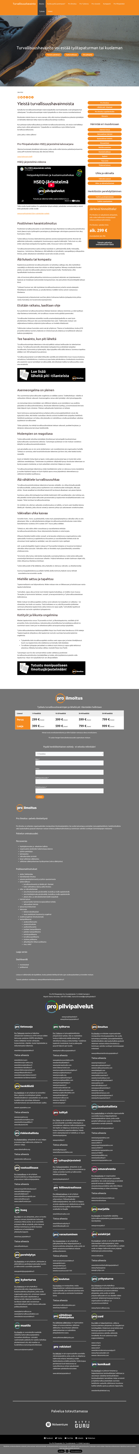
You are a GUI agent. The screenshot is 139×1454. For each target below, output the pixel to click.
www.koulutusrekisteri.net (61, 1088)
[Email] (29, 97)
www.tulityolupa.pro (59, 1150)
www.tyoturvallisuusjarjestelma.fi (64, 1050)
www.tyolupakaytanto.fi (61, 1179)
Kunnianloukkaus (105, 152)
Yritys (37, 768)
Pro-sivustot (96, 4)
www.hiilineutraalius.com (61, 1214)
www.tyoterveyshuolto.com (62, 1065)
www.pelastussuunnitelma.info (63, 1060)
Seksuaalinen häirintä (104, 134)
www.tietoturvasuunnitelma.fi (24, 1316)
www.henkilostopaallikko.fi (23, 1122)
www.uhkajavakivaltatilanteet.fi (102, 1080)
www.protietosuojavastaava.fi (24, 1070)
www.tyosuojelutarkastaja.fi (62, 1078)
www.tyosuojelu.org (59, 1075)
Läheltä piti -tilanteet (104, 107)
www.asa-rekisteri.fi (59, 1100)
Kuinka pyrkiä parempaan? (56, 4)
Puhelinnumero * (41, 787)
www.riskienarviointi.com (61, 1067)
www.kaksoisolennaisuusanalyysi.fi (103, 1350)
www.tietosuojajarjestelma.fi (24, 1050)
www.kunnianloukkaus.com (100, 1078)
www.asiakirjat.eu (97, 1256)
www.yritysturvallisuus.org (100, 1308)
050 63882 (67, 996)
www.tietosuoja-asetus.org (23, 1062)
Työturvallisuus (71, 55)
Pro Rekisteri (57, 1353)
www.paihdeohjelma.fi (60, 1095)
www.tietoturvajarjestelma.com (102, 1150)
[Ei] (137, 1449)
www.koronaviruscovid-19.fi (62, 1270)
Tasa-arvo (104, 161)
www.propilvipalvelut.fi (69, 1017)
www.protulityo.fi (58, 1140)
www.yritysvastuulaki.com (100, 1353)
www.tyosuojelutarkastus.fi (62, 1073)
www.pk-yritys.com (97, 1270)
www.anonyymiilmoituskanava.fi (25, 1189)
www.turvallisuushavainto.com (101, 1068)
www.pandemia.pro (59, 1265)
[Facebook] (18, 97)
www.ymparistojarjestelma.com (102, 1145)
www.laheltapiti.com (98, 1070)
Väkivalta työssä (105, 179)
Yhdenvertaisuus (105, 165)
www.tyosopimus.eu (21, 1117)
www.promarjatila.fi (98, 1225)
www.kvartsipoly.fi (59, 1103)
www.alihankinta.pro (21, 1246)
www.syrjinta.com (97, 1083)
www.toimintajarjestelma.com (101, 1160)
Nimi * (37, 759)
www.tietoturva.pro (20, 1060)
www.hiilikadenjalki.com (61, 1226)
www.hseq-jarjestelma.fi (22, 1236)
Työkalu (42, 11)
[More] (32, 97)
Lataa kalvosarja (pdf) (24, 156)
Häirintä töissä (105, 130)
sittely (47, 213)
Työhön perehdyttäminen (105, 197)
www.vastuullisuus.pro (22, 1199)
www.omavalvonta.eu (98, 1200)
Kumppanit (107, 4)
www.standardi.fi (97, 1140)
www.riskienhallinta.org (22, 1149)
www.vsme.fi (95, 1348)
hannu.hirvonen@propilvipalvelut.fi (84, 996)
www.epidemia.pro (59, 1263)
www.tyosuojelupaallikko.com (63, 1080)
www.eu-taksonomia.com (100, 1355)
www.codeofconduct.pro (22, 1201)
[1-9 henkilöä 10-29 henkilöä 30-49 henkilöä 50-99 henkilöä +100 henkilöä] (69, 754)
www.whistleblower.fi (21, 1194)
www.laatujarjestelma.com (100, 1138)
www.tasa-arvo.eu (97, 1090)
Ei (67, 1451)
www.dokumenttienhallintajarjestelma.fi (104, 1265)
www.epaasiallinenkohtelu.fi (100, 1088)
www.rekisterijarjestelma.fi (62, 1373)
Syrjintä (104, 156)
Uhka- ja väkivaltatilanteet (104, 183)
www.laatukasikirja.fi (98, 1158)
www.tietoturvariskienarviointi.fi (25, 1077)
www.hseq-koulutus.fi (60, 1307)
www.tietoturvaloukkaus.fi (23, 1067)
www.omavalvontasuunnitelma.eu (102, 1198)
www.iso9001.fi (96, 1143)
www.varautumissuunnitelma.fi (63, 1261)
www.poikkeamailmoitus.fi (23, 1072)
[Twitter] (21, 97)
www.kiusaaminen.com (99, 1073)
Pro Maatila (18, 1332)
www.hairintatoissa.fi (98, 1063)
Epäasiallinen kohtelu (104, 138)
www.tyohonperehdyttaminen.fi (102, 1095)
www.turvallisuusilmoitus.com (63, 1090)
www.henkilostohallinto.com (24, 1119)
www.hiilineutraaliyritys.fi (61, 1223)
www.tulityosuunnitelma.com (63, 1152)
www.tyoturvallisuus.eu (61, 1098)
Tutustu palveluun (53, 55)
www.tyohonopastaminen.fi (100, 1098)
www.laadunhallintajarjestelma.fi (102, 1128)
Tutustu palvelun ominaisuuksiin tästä (105, 243)
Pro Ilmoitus (72, 4)
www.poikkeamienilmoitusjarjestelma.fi (50, 979)
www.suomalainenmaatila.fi (23, 1349)
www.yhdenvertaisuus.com (100, 1093)
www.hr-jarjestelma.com (22, 1107)
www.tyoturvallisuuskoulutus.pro (64, 1305)
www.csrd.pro (96, 1343)
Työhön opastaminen (104, 201)
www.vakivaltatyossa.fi (99, 1085)
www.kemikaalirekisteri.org (100, 1390)
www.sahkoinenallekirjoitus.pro (63, 1337)
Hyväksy (61, 1451)
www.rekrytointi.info (21, 1125)
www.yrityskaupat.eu (98, 1268)
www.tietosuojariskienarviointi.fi (25, 1075)
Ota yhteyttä (87, 55)
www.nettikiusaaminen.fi (99, 1075)
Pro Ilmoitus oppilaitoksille (104, 112)
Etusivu (41, 4)
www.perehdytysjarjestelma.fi (24, 1271)
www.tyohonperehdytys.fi (61, 1083)
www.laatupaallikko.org (99, 1155)
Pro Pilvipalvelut (119, 4)
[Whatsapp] (27, 97)
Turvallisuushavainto (24, 3)
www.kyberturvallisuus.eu (22, 1311)
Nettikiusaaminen (105, 147)
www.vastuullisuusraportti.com (24, 1196)
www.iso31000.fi (97, 1153)
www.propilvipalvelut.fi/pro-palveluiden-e (31, 213)
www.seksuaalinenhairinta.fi (100, 1065)
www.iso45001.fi (97, 1148)
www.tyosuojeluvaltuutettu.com (64, 1093)
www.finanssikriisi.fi (59, 1268)
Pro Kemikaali (96, 1371)
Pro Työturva (84, 4)
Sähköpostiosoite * (42, 778)
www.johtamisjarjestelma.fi (69, 1019)
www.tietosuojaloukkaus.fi (23, 1065)
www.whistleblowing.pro (22, 1191)
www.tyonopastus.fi (59, 1085)
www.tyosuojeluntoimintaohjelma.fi (65, 1070)
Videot (50, 11)
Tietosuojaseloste (75, 1451)
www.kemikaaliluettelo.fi (61, 1062)
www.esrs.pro (96, 1345)
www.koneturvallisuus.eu (22, 1159)
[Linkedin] (24, 97)
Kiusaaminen (104, 143)
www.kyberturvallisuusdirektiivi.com (26, 1314)
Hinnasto (105, 116)
